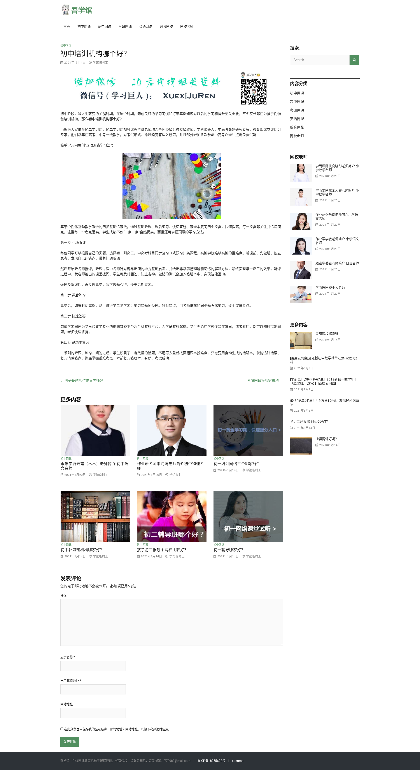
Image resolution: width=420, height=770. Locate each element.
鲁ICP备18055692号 (211, 761)
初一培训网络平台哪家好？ (237, 464)
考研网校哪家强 (326, 334)
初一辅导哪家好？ (229, 550)
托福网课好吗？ (326, 439)
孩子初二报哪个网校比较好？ (162, 550)
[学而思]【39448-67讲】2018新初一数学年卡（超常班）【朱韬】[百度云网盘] (323, 381)
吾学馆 (81, 10)
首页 (66, 26)
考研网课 (125, 26)
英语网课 (145, 26)
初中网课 (84, 26)
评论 (63, 595)
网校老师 (186, 26)
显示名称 (67, 657)
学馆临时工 (100, 62)
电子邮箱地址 (70, 681)
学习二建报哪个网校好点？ (309, 422)
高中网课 (104, 26)
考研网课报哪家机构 (265, 381)
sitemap (237, 761)
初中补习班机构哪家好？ (82, 550)
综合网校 (166, 26)
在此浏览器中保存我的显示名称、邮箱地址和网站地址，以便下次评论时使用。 (117, 729)
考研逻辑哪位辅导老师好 (81, 381)
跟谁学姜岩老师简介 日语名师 (337, 263)
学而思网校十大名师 (330, 288)
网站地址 (66, 704)
